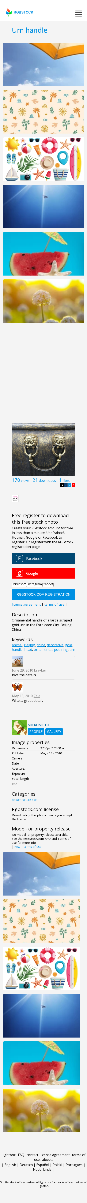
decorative (55, 645)
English (10, 1164)
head (28, 649)
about (47, 1159)
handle (17, 649)
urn (72, 649)
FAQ (17, 847)
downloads (47, 480)
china (41, 645)
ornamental (43, 649)
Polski (57, 1164)
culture (26, 800)
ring (64, 649)
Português (74, 1164)
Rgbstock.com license (35, 809)
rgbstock (23, 12)
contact (32, 1154)
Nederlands (42, 1169)
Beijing (29, 645)
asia (34, 800)
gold (68, 645)
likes (66, 480)
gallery (54, 731)
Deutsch (26, 1164)
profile (36, 731)
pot (57, 649)
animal (17, 645)
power (16, 800)
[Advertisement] (43, 375)
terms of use (32, 847)
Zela (37, 696)
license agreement (55, 1154)
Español (42, 1164)
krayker (40, 670)
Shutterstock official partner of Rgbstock (25, 1182)
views (25, 480)
